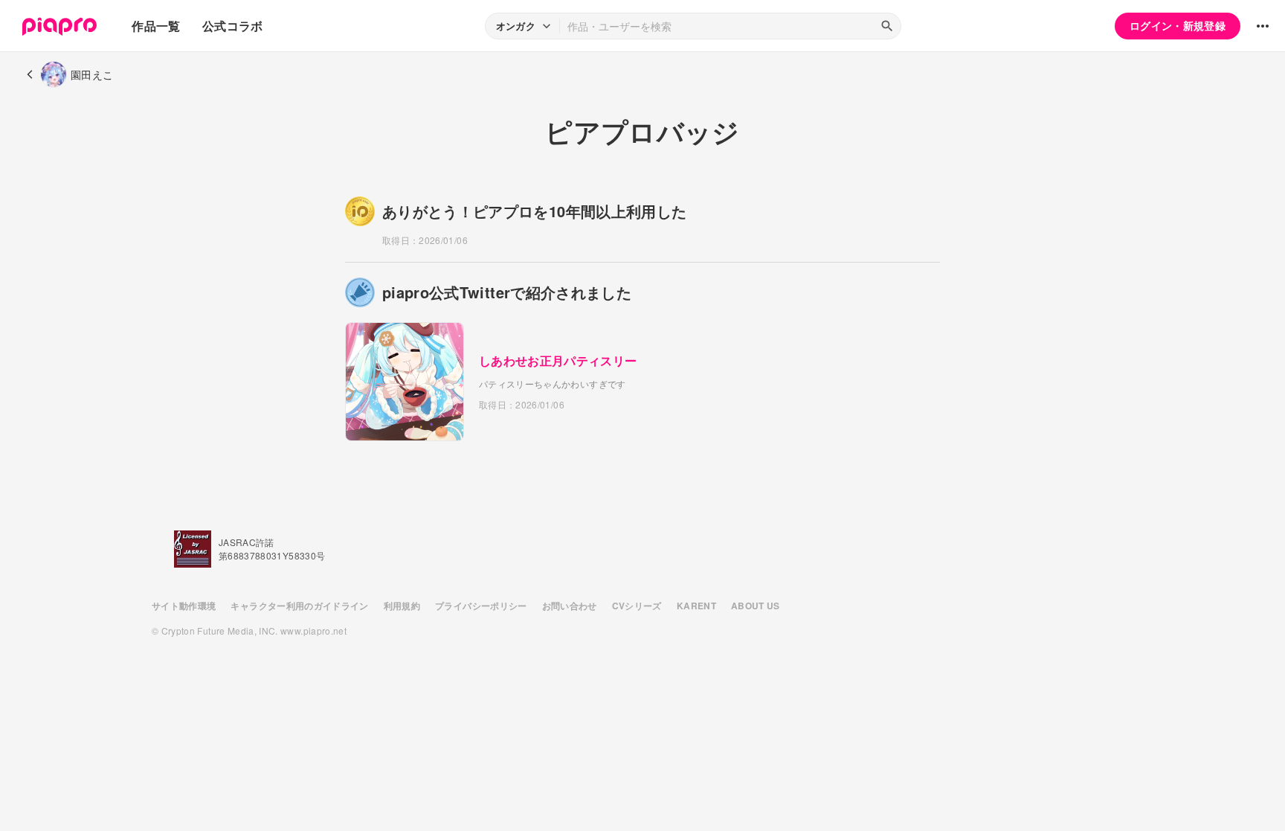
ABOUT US (755, 605)
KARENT (696, 605)
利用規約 (402, 605)
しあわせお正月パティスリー (558, 360)
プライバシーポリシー (481, 605)
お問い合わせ (569, 605)
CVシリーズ (637, 605)
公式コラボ (232, 25)
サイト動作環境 (184, 605)
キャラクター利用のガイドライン (299, 605)
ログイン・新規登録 (1178, 25)
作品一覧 (156, 25)
